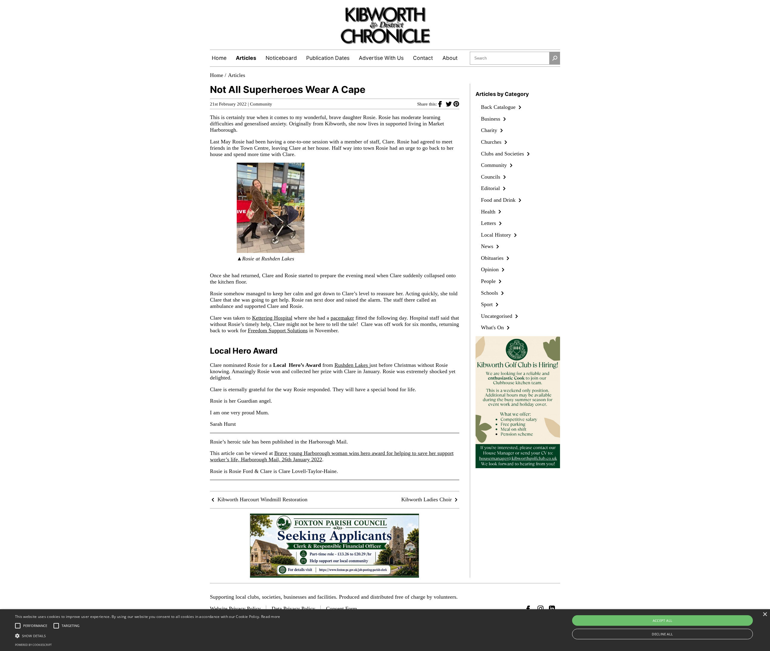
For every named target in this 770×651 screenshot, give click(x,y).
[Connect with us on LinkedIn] (552, 609)
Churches (492, 142)
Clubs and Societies (503, 154)
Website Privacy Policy (235, 609)
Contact (423, 58)
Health (489, 212)
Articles (246, 58)
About (449, 58)
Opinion (490, 269)
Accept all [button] (663, 620)
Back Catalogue (499, 107)
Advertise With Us (381, 58)
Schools (490, 293)
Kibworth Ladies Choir (427, 499)
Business (491, 119)
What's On (493, 327)
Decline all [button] (662, 634)
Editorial (491, 188)
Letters (489, 223)
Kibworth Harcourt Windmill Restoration (261, 499)
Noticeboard (281, 58)
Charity (490, 130)
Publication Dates (328, 58)
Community (261, 104)
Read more (270, 616)
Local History (497, 235)
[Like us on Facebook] (529, 609)
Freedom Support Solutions (278, 330)
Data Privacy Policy (293, 609)
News (488, 246)
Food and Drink (499, 200)
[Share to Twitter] (449, 104)
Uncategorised (497, 316)
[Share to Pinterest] (456, 104)
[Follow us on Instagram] (540, 609)
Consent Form (341, 609)
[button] (147, 635)
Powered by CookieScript (33, 645)
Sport (487, 304)
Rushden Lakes (351, 365)
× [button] (764, 614)
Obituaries (493, 258)
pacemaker (342, 318)
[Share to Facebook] (442, 104)
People (489, 281)
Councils (491, 177)
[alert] (385, 630)
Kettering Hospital (272, 318)
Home (219, 58)
